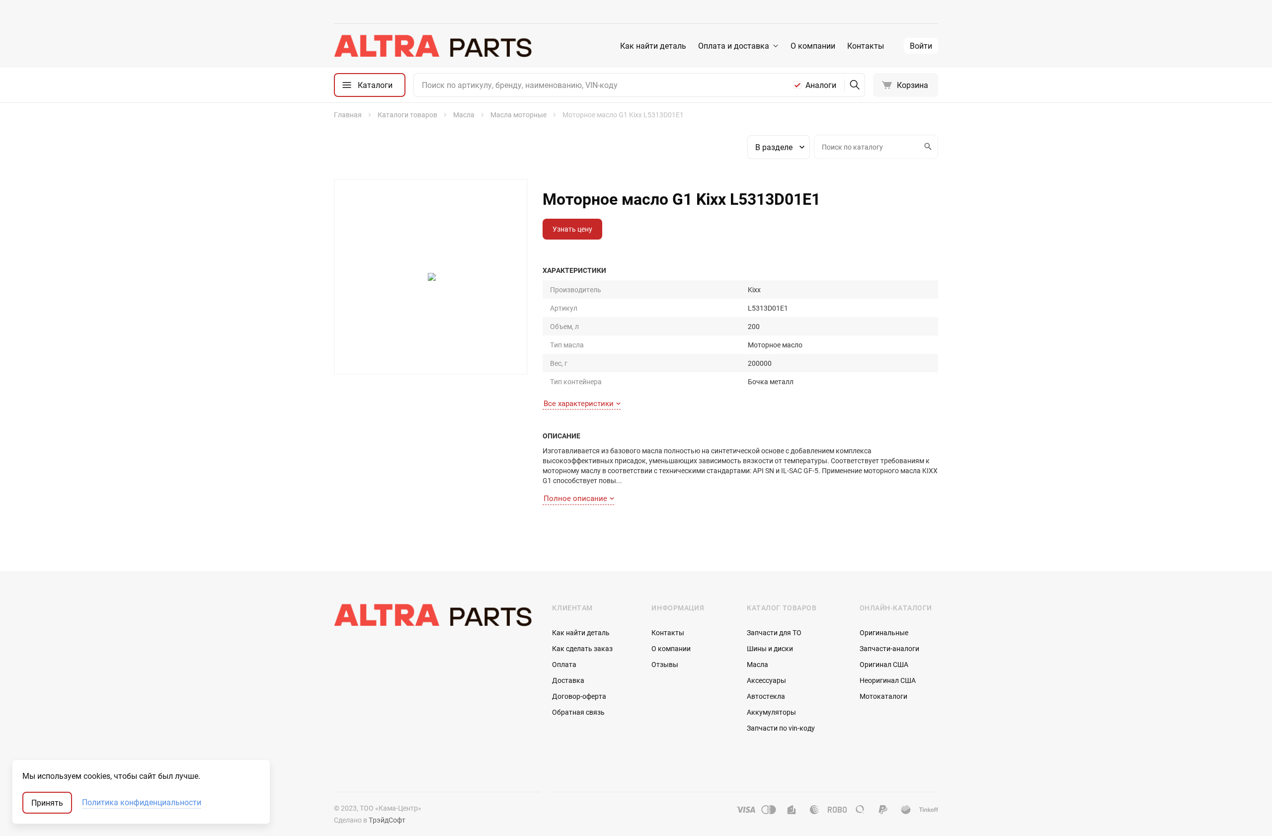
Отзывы (664, 664)
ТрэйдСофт (387, 820)
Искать (929, 147)
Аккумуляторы (771, 712)
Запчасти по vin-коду (781, 728)
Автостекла (766, 696)
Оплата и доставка (733, 45)
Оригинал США (884, 664)
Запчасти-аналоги (889, 648)
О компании (813, 45)
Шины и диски (770, 648)
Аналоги (820, 85)
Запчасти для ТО (774, 632)
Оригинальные (884, 632)
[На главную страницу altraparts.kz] (433, 46)
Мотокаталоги (883, 696)
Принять (47, 802)
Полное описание (575, 498)
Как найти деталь (653, 45)
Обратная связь (578, 712)
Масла (757, 664)
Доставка (568, 680)
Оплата (564, 664)
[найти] (855, 85)
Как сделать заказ (582, 648)
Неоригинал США (888, 680)
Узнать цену (572, 229)
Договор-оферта (579, 696)
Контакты (865, 45)
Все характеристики (579, 403)
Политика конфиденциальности (141, 802)
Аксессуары (766, 680)
